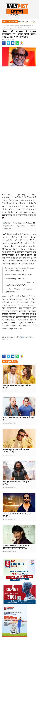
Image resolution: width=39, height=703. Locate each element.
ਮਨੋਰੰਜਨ (12, 26)
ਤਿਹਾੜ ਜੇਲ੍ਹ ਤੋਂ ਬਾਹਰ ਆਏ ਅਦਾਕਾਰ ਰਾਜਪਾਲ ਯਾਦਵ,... (16, 450)
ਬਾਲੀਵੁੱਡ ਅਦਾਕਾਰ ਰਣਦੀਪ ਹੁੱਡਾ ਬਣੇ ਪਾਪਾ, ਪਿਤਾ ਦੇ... (18, 386)
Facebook (24, 337)
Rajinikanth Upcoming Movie (12, 349)
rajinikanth (28, 346)
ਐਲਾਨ (24, 258)
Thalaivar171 (7, 353)
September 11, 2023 (12, 291)
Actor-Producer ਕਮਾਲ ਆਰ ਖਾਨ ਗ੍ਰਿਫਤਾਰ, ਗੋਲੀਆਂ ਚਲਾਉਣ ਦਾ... (16, 546)
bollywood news (17, 346)
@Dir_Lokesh (26, 274)
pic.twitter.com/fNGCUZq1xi (15, 285)
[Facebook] (4, 44)
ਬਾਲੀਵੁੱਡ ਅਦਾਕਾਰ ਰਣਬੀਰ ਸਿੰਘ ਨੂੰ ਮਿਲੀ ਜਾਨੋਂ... (17, 482)
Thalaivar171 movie (19, 353)
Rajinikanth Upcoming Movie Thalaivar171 (17, 351)
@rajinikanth (9, 270)
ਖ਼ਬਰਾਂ (8, 26)
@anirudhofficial (13, 278)
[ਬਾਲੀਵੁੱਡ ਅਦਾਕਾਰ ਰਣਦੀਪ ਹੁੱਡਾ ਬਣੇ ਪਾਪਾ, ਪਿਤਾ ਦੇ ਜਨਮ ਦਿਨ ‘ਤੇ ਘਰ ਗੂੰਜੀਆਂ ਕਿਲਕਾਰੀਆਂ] (19, 374)
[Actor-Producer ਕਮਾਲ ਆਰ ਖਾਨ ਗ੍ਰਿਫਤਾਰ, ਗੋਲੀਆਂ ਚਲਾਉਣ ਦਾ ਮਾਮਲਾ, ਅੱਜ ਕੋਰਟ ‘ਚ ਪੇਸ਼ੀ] (19, 534)
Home (4, 26)
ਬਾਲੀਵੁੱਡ (17, 26)
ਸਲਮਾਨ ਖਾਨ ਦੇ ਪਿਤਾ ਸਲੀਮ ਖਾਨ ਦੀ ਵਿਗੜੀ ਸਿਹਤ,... (18, 418)
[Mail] (12, 44)
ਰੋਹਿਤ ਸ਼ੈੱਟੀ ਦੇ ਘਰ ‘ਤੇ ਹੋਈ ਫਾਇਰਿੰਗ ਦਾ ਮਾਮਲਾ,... (17, 514)
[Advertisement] (19, 90)
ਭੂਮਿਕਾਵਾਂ (14, 328)
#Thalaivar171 (21, 270)
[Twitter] (8, 44)
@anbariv (30, 282)
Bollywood (6, 346)
